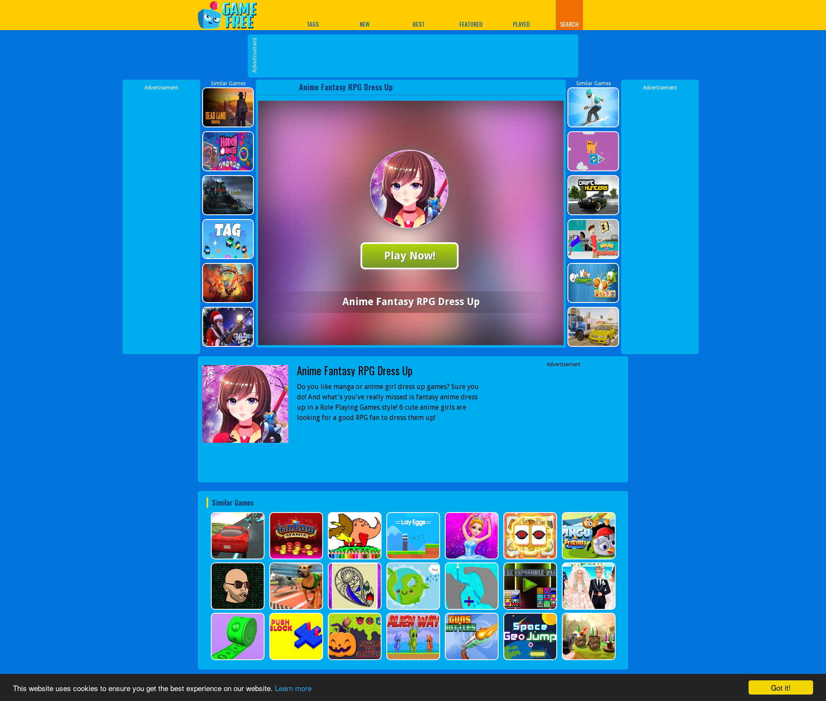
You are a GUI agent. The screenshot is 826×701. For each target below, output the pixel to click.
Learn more (293, 687)
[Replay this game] (554, 87)
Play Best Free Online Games (231, 14)
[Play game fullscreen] (540, 87)
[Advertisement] (417, 56)
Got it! (781, 687)
